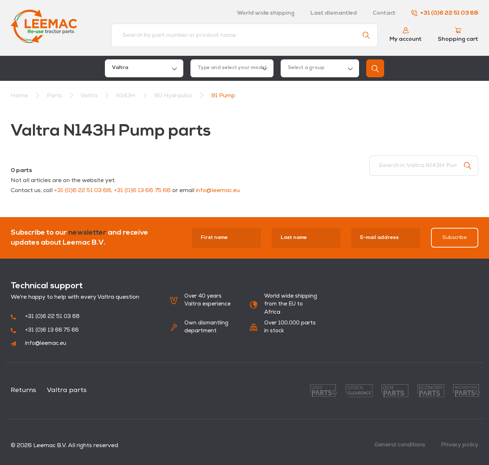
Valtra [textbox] (120, 67)
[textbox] (231, 68)
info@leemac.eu (218, 191)
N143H (126, 96)
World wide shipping (266, 13)
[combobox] (144, 68)
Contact (384, 13)
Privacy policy (459, 445)
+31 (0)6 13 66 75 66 (142, 191)
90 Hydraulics (174, 96)
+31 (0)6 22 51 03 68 (449, 13)
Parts (55, 96)
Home (19, 96)
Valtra (90, 96)
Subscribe (454, 237)
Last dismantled (333, 13)
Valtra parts (67, 390)
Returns (23, 390)
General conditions (399, 445)
